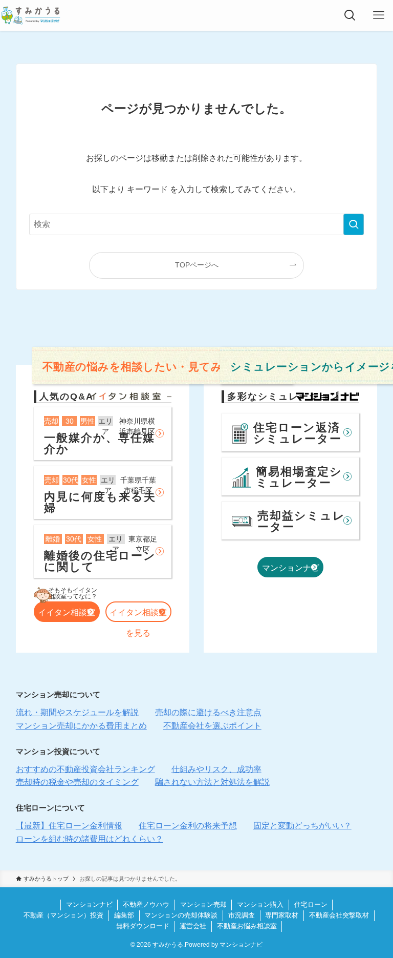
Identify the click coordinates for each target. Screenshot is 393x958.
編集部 (124, 915)
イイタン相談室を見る (138, 615)
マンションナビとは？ (290, 570)
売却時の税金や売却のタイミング (77, 782)
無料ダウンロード (142, 926)
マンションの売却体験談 (180, 915)
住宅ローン (311, 904)
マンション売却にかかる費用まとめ (81, 725)
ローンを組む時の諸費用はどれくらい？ (89, 839)
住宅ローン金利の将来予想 (188, 825)
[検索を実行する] (353, 224)
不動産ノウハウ (146, 904)
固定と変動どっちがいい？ (302, 825)
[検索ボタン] (350, 15)
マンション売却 (203, 904)
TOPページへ (197, 265)
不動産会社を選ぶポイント (212, 725)
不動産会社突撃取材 (339, 915)
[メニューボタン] (378, 15)
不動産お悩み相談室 (247, 926)
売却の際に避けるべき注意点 (208, 712)
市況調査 (241, 915)
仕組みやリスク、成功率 (216, 769)
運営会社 (193, 926)
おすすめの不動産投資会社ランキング (85, 769)
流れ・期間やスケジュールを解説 (77, 712)
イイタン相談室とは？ (66, 615)
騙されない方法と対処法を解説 (212, 782)
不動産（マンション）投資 (63, 915)
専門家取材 (281, 915)
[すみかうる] (30, 15)
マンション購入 (260, 904)
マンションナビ (89, 904)
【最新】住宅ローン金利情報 (69, 825)
